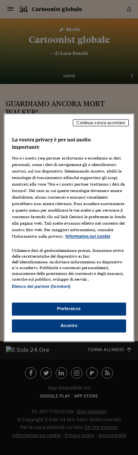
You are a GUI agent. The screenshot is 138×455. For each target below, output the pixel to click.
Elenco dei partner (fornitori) (41, 286)
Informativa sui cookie (88, 236)
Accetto (69, 325)
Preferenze (69, 308)
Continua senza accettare (100, 122)
